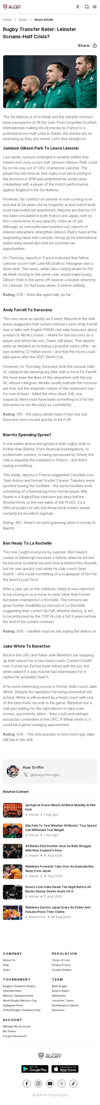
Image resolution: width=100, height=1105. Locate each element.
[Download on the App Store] (65, 1069)
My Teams (9, 1031)
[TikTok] (73, 1083)
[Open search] (86, 6)
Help (6, 965)
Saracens (58, 1010)
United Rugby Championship (22, 1010)
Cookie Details (62, 970)
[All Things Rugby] (50, 1056)
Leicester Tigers (63, 1000)
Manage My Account (16, 1026)
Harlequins (59, 995)
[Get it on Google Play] (35, 1069)
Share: (84, 45)
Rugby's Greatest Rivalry (19, 986)
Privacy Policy (61, 965)
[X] (61, 1083)
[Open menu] (94, 6)
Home (7, 19)
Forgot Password (14, 1036)
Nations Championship (18, 995)
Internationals (12, 990)
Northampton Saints (65, 1005)
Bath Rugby (59, 986)
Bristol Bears (60, 990)
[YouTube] (50, 1083)
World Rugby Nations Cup (20, 1000)
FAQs (6, 970)
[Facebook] (26, 1083)
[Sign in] (78, 7)
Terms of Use (61, 960)
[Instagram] (38, 1083)
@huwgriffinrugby (45, 775)
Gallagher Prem (13, 1005)
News (23, 19)
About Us (9, 960)
